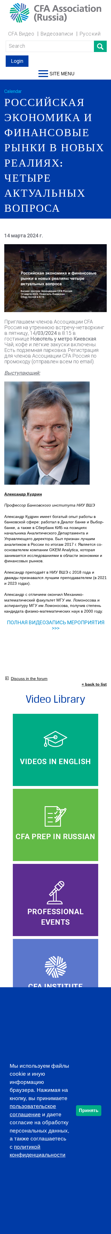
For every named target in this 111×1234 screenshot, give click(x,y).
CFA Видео (21, 34)
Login (17, 61)
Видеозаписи (56, 34)
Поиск (100, 46)
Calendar (13, 91)
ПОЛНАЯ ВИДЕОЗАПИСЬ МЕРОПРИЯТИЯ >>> (55, 625)
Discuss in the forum (29, 678)
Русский (89, 34)
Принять (88, 1110)
